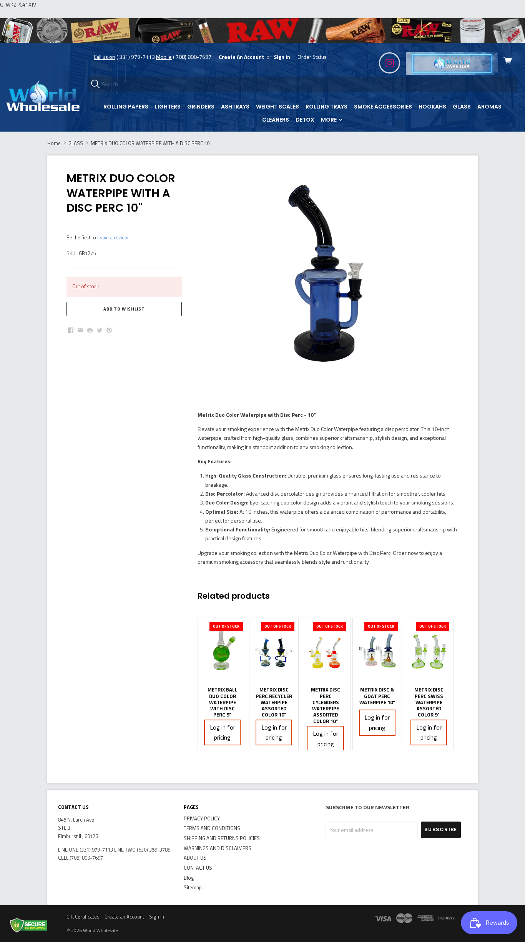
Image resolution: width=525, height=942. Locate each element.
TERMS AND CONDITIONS (212, 828)
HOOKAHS (432, 106)
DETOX (305, 120)
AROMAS (489, 106)
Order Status (312, 57)
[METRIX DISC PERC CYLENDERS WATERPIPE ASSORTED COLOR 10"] (325, 650)
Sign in (282, 57)
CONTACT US (198, 868)
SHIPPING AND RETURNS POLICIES (222, 838)
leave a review (112, 237)
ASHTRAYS (235, 106)
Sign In (156, 916)
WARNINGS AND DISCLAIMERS (217, 848)
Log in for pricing (222, 732)
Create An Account (241, 57)
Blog (189, 878)
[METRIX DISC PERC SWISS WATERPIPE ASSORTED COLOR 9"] (428, 650)
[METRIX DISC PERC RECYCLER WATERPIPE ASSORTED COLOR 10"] (273, 650)
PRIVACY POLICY (202, 818)
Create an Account (124, 916)
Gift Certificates (83, 916)
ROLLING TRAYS (326, 106)
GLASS (462, 106)
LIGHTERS (168, 106)
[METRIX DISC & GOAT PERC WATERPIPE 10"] (377, 650)
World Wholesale (100, 930)
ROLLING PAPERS (125, 106)
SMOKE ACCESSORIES (383, 106)
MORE (329, 120)
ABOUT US (195, 858)
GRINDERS (200, 106)
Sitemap (193, 887)
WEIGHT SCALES (277, 106)
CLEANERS (275, 120)
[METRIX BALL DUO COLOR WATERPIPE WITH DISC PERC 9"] (222, 650)
